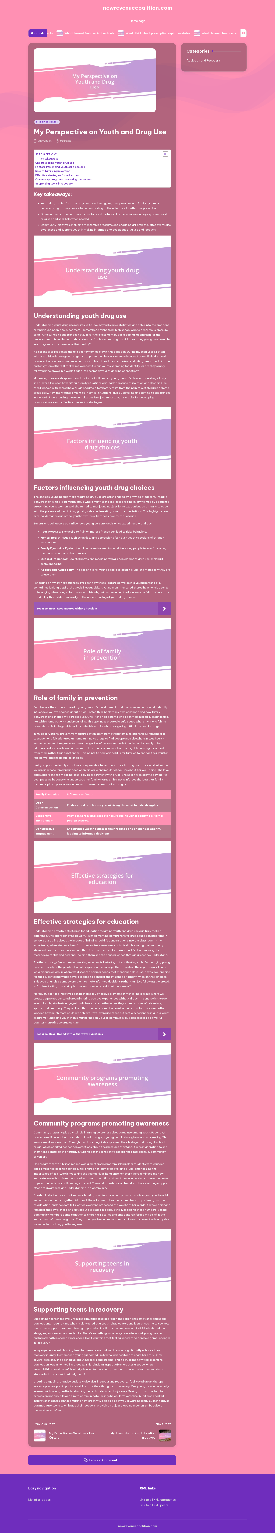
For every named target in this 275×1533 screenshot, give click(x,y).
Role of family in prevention (52, 171)
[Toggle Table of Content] (163, 154)
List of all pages (39, 1500)
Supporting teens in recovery (54, 183)
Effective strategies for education (57, 175)
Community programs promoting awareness (63, 179)
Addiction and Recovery (203, 60)
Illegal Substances (47, 122)
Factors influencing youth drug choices (60, 166)
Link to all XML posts (154, 1505)
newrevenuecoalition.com (137, 8)
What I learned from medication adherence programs (191, 33)
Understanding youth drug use (54, 162)
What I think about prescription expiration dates (112, 33)
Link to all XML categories (158, 1500)
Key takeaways (48, 158)
